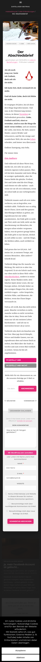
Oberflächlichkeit (12, 277)
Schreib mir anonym (24, 421)
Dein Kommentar (20, 425)
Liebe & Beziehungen (26, 12)
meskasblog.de (11, 12)
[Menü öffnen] (20, 2)
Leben (32, 139)
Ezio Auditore (11, 158)
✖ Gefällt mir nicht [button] (16, 365)
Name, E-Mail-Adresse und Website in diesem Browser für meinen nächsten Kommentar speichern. (21, 496)
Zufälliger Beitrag (20, 6)
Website (20, 484)
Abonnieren (27, 389)
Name (20, 464)
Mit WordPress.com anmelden (20, 453)
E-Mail (20, 474)
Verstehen (23, 114)
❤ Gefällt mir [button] (13, 360)
